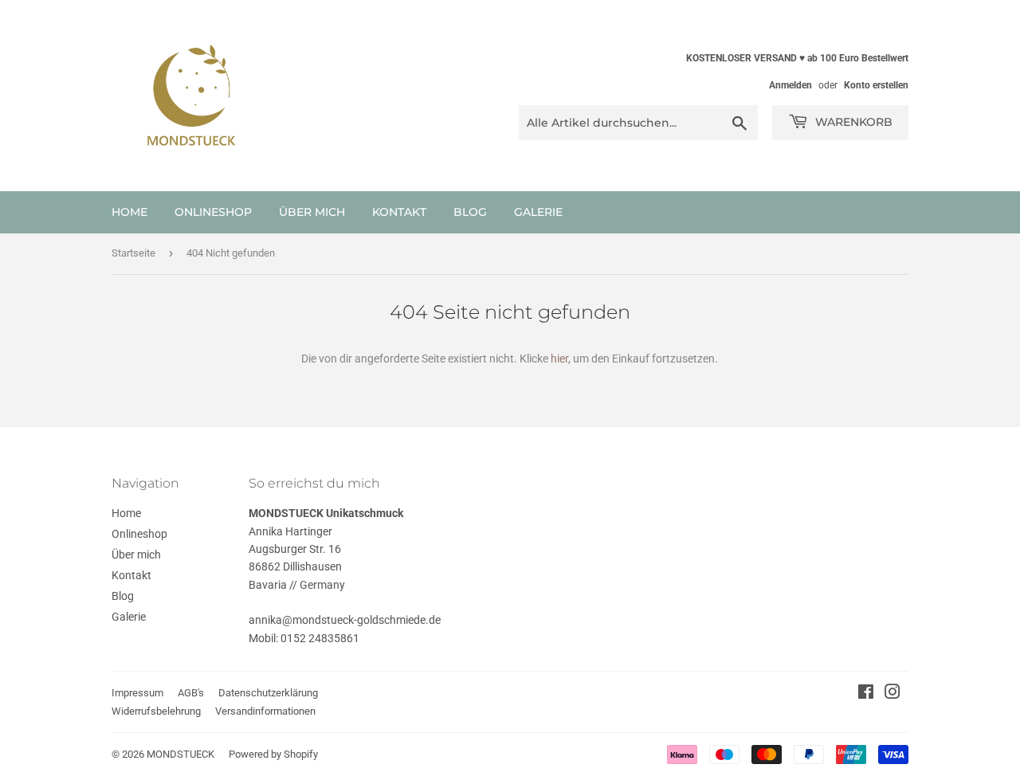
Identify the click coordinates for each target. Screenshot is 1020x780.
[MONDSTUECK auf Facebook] (865, 694)
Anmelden (790, 85)
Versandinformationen (265, 711)
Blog (470, 212)
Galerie (538, 212)
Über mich (312, 212)
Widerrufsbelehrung (156, 711)
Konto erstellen (876, 85)
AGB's (191, 693)
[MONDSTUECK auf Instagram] (892, 694)
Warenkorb (852, 122)
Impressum (137, 693)
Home (129, 212)
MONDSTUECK (180, 754)
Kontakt (399, 212)
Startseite (133, 253)
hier (559, 358)
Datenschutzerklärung (268, 693)
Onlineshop (213, 212)
